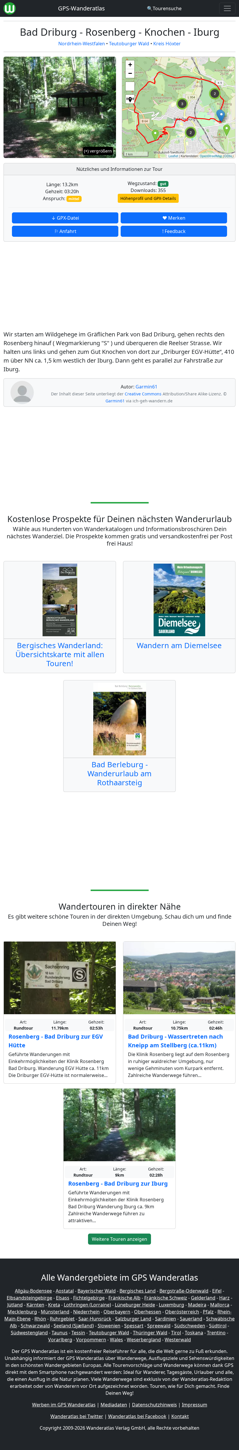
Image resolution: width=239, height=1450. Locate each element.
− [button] (130, 73)
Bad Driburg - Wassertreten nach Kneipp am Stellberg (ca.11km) (175, 1041)
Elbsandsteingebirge (29, 1298)
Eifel (217, 1291)
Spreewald (159, 1325)
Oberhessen (147, 1312)
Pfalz (208, 1312)
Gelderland (203, 1298)
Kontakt (180, 1416)
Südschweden (189, 1325)
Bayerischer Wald (97, 1291)
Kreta (54, 1305)
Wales (116, 1339)
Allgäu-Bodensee (33, 1291)
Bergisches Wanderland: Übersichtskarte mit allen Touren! (59, 654)
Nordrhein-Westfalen (81, 43)
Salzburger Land (133, 1318)
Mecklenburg (22, 1312)
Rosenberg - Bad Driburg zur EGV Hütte (55, 1041)
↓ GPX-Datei (65, 218)
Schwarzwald (35, 1325)
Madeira (197, 1305)
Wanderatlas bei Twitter (76, 1416)
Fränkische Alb (124, 1298)
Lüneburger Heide (135, 1305)
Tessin (78, 1332)
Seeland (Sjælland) (74, 1325)
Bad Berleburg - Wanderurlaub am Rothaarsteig (119, 773)
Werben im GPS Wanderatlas (64, 1404)
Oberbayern (116, 1312)
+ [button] (130, 64)
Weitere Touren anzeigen (119, 1239)
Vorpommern (91, 1339)
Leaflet (173, 155)
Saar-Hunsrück (94, 1318)
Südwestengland (29, 1332)
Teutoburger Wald (129, 43)
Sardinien (165, 1318)
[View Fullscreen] (130, 86)
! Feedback (174, 231)
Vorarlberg (60, 1339)
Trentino (216, 1332)
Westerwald (178, 1339)
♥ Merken (173, 218)
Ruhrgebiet (62, 1318)
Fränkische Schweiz (165, 1298)
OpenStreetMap (211, 155)
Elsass (62, 1298)
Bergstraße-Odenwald (183, 1291)
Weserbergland (144, 1339)
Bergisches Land (137, 1291)
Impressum (194, 1404)
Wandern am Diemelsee (179, 645)
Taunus (60, 1332)
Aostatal (65, 1291)
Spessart (133, 1325)
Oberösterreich (182, 1312)
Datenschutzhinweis (154, 1404)
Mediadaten (114, 1404)
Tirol (176, 1332)
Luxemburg (171, 1305)
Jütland (15, 1305)
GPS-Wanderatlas (81, 8)
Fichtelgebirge (89, 1298)
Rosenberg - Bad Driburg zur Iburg (118, 1183)
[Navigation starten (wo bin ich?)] (130, 99)
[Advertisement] (119, 287)
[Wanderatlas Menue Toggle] (227, 8)
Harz (224, 1298)
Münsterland (55, 1312)
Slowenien (109, 1325)
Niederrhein (86, 1312)
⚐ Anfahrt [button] (65, 231)
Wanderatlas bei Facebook (137, 1416)
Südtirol (217, 1325)
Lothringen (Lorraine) (87, 1305)
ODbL (228, 155)
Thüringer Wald (150, 1332)
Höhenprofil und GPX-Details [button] (148, 198)
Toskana (194, 1332)
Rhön (40, 1318)
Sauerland (191, 1318)
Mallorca (219, 1305)
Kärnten (35, 1305)
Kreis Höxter (167, 43)
